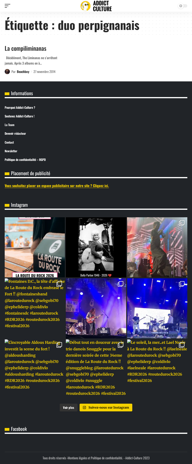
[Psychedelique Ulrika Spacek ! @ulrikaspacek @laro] (157, 308)
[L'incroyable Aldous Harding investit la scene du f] (35, 369)
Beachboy (23, 71)
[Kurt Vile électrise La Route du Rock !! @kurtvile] (96, 308)
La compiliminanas (25, 48)
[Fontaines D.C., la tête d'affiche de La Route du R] (35, 308)
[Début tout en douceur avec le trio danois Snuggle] (96, 369)
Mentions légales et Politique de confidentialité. (95, 457)
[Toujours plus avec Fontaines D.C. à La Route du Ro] (157, 247)
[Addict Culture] (96, 6)
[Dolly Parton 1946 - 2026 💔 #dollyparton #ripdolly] (96, 247)
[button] (9, 6)
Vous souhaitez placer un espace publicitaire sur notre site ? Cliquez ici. (57, 185)
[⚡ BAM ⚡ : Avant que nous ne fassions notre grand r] (35, 247)
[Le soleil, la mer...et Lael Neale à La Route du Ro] (157, 369)
